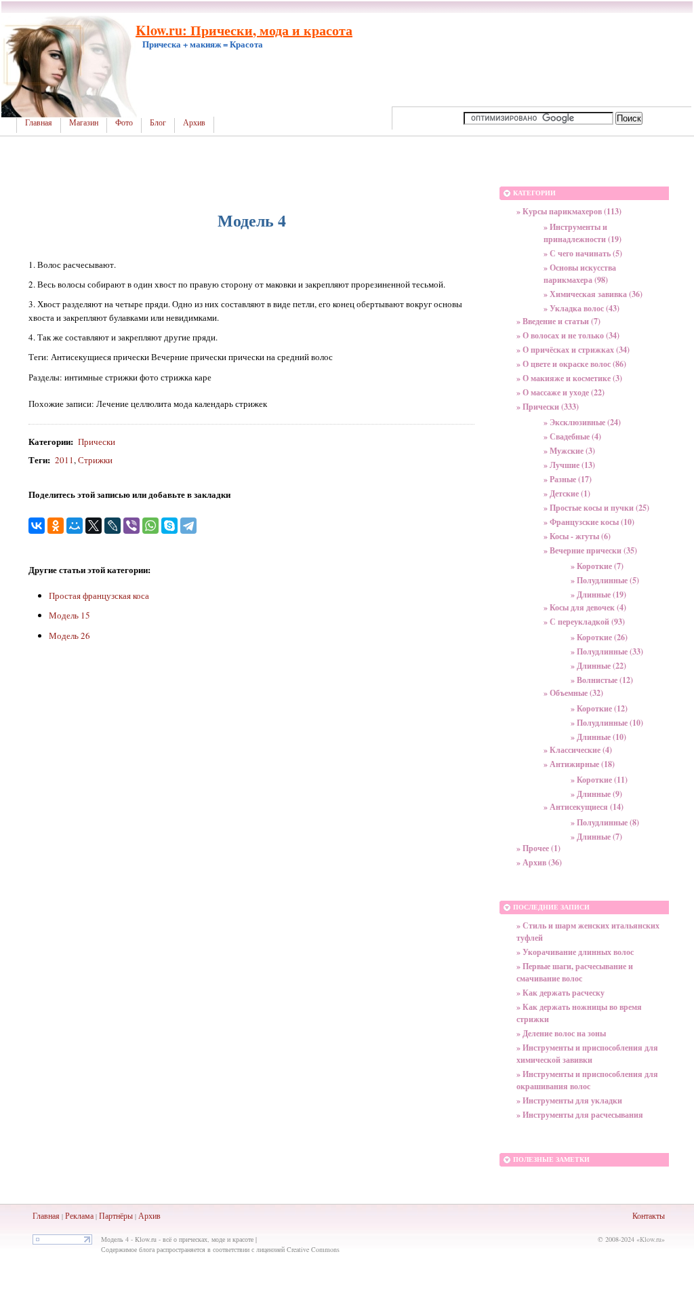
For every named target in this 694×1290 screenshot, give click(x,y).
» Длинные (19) (598, 594)
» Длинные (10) (598, 737)
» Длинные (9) (596, 794)
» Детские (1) (567, 493)
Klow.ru (650, 1239)
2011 (64, 460)
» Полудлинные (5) (605, 580)
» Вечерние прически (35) (590, 550)
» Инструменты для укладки (569, 1100)
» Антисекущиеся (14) (584, 807)
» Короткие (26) (599, 637)
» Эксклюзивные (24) (582, 422)
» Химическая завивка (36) (593, 294)
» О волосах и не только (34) (567, 335)
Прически (96, 441)
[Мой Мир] (74, 525)
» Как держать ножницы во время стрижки (579, 1013)
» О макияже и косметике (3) (569, 378)
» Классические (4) (578, 750)
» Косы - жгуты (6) (577, 536)
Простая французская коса (99, 595)
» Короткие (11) (599, 779)
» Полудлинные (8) (605, 822)
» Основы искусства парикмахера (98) (580, 274)
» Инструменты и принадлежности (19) (582, 233)
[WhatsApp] (150, 525)
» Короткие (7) (597, 566)
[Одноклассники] (55, 525)
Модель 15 (69, 615)
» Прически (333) (547, 406)
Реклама (79, 1215)
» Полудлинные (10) (607, 722)
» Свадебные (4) (572, 436)
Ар (143, 1215)
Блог (158, 123)
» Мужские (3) (569, 450)
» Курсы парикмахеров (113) (568, 211)
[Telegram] (188, 525)
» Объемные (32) (573, 693)
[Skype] (169, 525)
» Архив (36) (539, 862)
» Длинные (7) (596, 836)
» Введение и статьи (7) (558, 321)
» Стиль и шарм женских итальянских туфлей (587, 931)
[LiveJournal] (112, 525)
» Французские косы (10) (589, 522)
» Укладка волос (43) (581, 308)
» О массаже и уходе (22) (560, 392)
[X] (93, 525)
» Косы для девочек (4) (585, 607)
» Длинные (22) (598, 665)
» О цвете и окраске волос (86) (571, 364)
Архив (194, 123)
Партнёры (116, 1215)
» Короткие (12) (599, 708)
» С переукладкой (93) (584, 621)
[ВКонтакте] (36, 525)
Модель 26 (69, 635)
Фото (124, 123)
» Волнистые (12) (602, 680)
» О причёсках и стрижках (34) (573, 349)
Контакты (648, 1215)
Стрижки (95, 460)
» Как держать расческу (560, 992)
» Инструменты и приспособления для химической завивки (587, 1054)
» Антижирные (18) (579, 764)
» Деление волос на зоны (561, 1033)
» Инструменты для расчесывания (579, 1114)
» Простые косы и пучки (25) (596, 507)
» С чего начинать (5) (583, 253)
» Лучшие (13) (569, 465)
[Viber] (131, 525)
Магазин (83, 123)
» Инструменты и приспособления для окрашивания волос (587, 1080)
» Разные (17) (568, 479)
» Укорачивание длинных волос (575, 952)
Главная (38, 123)
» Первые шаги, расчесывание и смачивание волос (574, 972)
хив (154, 1215)
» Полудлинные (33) (607, 651)
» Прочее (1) (538, 848)
